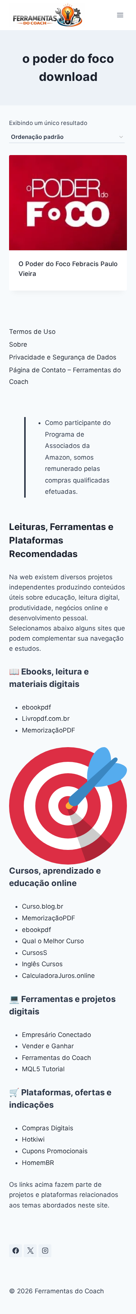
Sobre (18, 344)
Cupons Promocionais (55, 1151)
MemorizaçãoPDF (48, 730)
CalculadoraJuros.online (58, 975)
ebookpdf (36, 707)
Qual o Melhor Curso (53, 941)
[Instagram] (45, 1250)
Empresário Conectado (56, 1034)
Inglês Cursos (42, 964)
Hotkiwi (33, 1139)
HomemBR (38, 1162)
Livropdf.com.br (46, 718)
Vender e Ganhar (48, 1046)
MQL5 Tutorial (43, 1069)
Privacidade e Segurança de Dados (62, 357)
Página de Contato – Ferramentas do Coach (65, 375)
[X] (30, 1250)
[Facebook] (15, 1250)
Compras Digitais (47, 1128)
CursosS (34, 952)
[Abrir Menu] (120, 15)
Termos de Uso (32, 331)
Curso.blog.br (42, 906)
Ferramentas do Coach (56, 1057)
